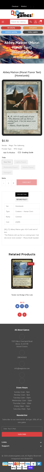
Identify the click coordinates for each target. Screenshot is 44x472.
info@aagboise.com (22, 368)
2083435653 (22, 357)
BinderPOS (29, 458)
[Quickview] (17, 306)
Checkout (15, 6)
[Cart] (40, 21)
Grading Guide (27, 152)
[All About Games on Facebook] (19, 2)
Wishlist (24, 6)
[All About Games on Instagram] (24, 2)
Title (4, 157)
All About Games (22, 57)
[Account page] (35, 21)
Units (4, 178)
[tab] (21, 194)
